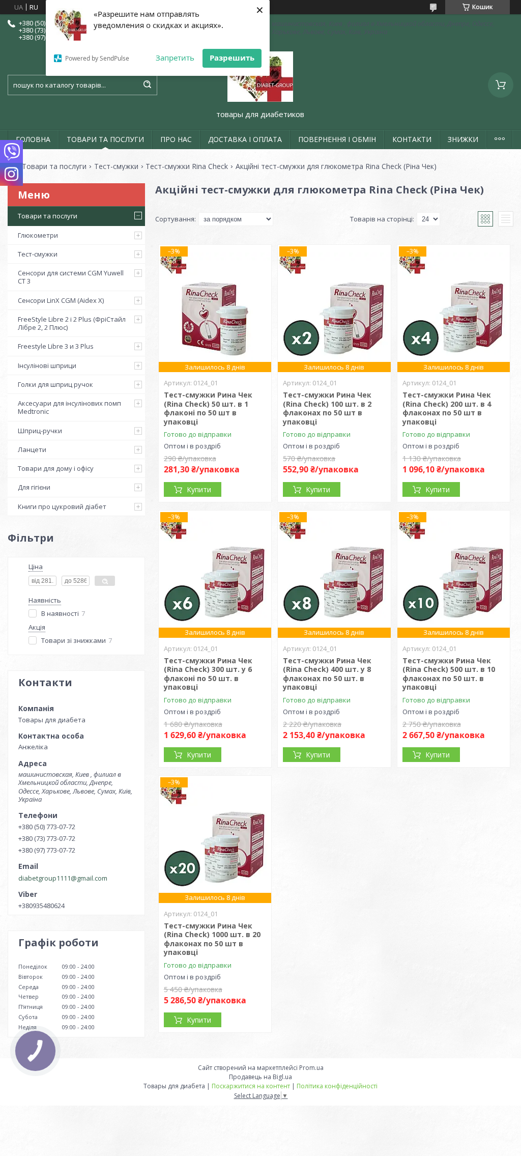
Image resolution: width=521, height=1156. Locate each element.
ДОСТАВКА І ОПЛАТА (245, 139)
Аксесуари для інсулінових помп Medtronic (69, 407)
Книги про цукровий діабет (62, 506)
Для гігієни (34, 487)
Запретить (175, 57)
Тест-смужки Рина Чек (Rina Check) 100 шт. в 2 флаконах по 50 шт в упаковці (327, 408)
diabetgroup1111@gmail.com (62, 878)
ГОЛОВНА (33, 139)
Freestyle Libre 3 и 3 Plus (56, 346)
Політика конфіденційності (337, 1086)
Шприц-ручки (40, 430)
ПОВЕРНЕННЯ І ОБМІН (337, 139)
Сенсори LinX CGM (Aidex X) (61, 300)
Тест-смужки (116, 166)
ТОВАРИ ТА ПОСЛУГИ (105, 139)
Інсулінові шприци (47, 365)
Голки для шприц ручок (55, 384)
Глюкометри (38, 235)
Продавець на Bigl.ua (260, 1077)
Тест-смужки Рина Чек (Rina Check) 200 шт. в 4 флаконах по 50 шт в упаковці (446, 408)
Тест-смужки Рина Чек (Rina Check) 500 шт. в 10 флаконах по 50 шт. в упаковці (448, 674)
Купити (199, 489)
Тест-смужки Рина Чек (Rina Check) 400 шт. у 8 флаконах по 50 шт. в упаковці (327, 674)
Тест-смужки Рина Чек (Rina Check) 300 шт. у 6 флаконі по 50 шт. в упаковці (208, 674)
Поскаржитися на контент (251, 1086)
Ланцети (32, 449)
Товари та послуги (54, 166)
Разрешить (232, 57)
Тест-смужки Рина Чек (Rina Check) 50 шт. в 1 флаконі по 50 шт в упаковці (208, 408)
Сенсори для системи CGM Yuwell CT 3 (71, 277)
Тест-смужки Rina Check (187, 166)
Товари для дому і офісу (56, 468)
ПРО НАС (176, 139)
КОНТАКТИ (411, 139)
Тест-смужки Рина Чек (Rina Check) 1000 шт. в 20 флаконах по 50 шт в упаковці (212, 939)
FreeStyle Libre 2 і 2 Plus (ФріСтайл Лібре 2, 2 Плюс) (72, 323)
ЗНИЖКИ (463, 139)
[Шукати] (147, 85)
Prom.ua (311, 1067)
